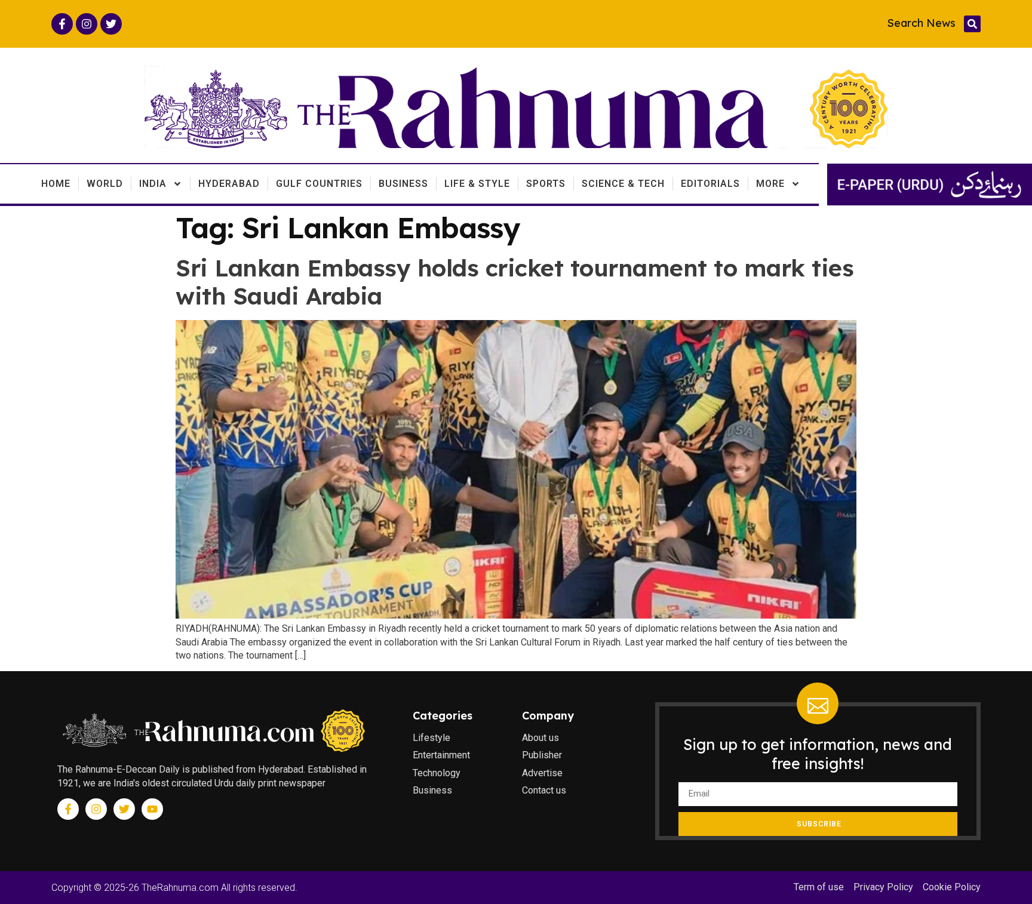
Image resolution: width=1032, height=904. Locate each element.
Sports (546, 183)
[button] (972, 24)
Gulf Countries (319, 183)
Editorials (710, 183)
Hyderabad (229, 183)
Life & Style (477, 183)
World (105, 183)
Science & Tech (623, 183)
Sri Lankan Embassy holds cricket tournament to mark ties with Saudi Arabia (514, 281)
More (770, 183)
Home (55, 183)
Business (403, 183)
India (153, 183)
